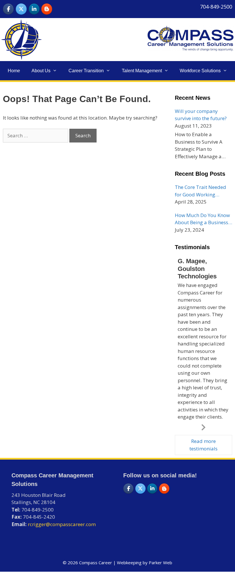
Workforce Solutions (200, 70)
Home (14, 70)
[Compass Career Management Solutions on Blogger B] (46, 9)
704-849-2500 (216, 6)
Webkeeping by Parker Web (144, 562)
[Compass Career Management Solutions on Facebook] (8, 9)
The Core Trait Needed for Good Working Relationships (200, 191)
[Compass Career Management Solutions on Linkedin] (34, 9)
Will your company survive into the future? (201, 115)
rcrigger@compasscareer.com (62, 524)
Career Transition (86, 70)
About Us (41, 70)
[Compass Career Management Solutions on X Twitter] (21, 9)
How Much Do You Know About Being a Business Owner (202, 219)
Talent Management (142, 70)
